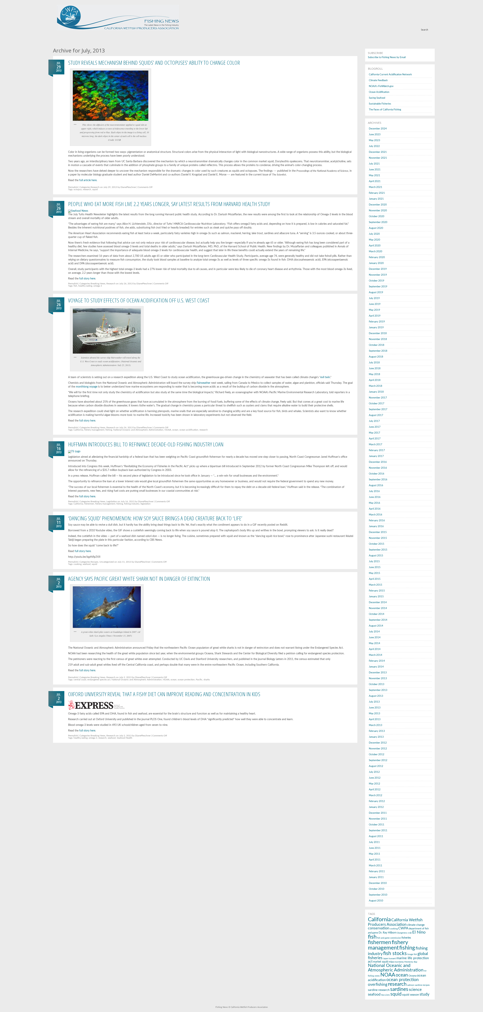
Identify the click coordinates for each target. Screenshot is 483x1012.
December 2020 (378, 205)
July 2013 (374, 702)
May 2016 (374, 503)
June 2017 (375, 427)
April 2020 (375, 246)
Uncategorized (106, 562)
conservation (378, 928)
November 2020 (378, 210)
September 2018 (378, 351)
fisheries (406, 938)
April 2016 (375, 509)
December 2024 (378, 129)
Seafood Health (124, 738)
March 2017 (375, 444)
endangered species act (98, 679)
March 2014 (375, 655)
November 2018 (378, 339)
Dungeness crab (404, 933)
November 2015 (378, 538)
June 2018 (375, 368)
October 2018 (376, 345)
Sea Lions (385, 995)
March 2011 (375, 865)
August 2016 (376, 485)
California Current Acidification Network (390, 74)
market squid (380, 961)
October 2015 (376, 544)
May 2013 (374, 713)
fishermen (89, 504)
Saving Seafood (377, 98)
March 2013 (375, 725)
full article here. (88, 180)
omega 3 (97, 286)
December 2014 (378, 602)
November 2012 (378, 748)
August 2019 (376, 292)
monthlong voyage (86, 386)
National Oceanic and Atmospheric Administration (138, 430)
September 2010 (378, 895)
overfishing (377, 985)
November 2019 (378, 275)
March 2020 (375, 251)
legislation (146, 504)
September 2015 (378, 550)
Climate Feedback (378, 80)
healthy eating (85, 286)
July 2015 (374, 561)
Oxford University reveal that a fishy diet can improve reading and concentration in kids (164, 694)
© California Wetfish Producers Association (248, 1007)
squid (95, 189)
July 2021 (374, 164)
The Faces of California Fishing (385, 109)
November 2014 (378, 608)
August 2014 (376, 626)
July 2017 (374, 421)
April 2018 (375, 380)
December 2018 (378, 333)
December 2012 (378, 743)
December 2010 (378, 883)
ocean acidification (188, 430)
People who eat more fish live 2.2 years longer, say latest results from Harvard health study (169, 204)
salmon (410, 985)
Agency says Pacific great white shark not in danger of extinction (139, 578)
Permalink (73, 187)
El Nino (418, 932)
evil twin (325, 377)
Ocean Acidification (379, 92)
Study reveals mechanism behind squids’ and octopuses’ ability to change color (154, 62)
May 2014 (374, 643)
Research (95, 187)
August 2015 (376, 555)
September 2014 (378, 620)
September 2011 (378, 830)
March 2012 (375, 795)
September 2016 (378, 479)
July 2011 (374, 842)
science (415, 990)
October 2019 (376, 281)
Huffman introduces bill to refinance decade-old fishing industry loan (145, 444)
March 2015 (375, 585)
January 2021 (376, 199)
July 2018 (374, 362)
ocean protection (186, 679)
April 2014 (375, 649)
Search (424, 29)
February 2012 (377, 801)
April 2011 (375, 860)
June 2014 (375, 637)
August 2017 (376, 415)
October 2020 (376, 216)
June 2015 (375, 567)
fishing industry (131, 504)
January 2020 (376, 263)
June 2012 (375, 778)
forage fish (412, 954)
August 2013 (376, 696)
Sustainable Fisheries (380, 104)
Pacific (199, 679)
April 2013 (375, 719)
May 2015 (374, 573)
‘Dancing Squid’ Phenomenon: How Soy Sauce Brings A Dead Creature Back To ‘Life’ (155, 518)
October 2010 (376, 889)
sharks (207, 679)
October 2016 (376, 474)
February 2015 (377, 591)
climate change (416, 925)
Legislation (111, 501)
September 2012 (378, 760)
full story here (87, 278)
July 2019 (374, 298)
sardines (399, 989)
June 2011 (375, 848)
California (78, 430)
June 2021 (375, 169)
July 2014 (374, 632)
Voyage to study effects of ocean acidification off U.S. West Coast (138, 300)
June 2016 (375, 497)
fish (75, 286)
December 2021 (378, 152)
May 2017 (374, 433)
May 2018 (374, 374)
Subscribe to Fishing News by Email (387, 57)
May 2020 (374, 240)
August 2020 (376, 228)
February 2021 (377, 193)
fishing (108, 430)
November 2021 (378, 158)
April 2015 (375, 579)
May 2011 (374, 854)
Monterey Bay (410, 962)
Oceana (412, 976)
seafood (87, 564)
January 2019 (376, 327)
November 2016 (378, 468)
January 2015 (376, 596)
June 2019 (375, 304)
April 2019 (375, 316)
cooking (78, 564)
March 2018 (375, 386)
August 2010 (376, 901)
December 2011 (378, 813)
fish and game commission (389, 938)
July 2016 (374, 491)
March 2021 (375, 187)
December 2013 (378, 672)
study (424, 994)
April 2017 (375, 439)
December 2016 (378, 462)
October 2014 (376, 614)
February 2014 (377, 661)
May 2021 (374, 175)
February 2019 (377, 322)
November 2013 (378, 678)
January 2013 (376, 737)
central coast (80, 679)
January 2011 (376, 877)
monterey (399, 962)
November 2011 (378, 819)
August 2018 (376, 357)
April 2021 (375, 181)
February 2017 (377, 450)
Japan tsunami (389, 958)
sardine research (379, 989)
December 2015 (378, 532)
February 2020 (377, 257)
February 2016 (377, 520)
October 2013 (376, 684)
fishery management (94, 430)
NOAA (168, 430)
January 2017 (376, 456)
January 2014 (376, 667)
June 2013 (375, 708)
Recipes (94, 562)
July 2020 (374, 234)
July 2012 (374, 772)
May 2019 (374, 310)
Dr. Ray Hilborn (388, 932)
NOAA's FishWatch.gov (381, 86)
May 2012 (374, 784)
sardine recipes (422, 985)
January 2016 (376, 526)
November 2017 (378, 398)
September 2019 (378, 286)
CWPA (403, 928)
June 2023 (375, 134)
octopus (78, 189)
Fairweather (203, 383)
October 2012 (376, 754)
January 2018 (376, 392)
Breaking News (98, 283)
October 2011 (376, 825)
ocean (175, 430)
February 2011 (377, 871)
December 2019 (378, 269)
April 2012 (375, 789)
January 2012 (376, 807)
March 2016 (375, 515)
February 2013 (377, 731)
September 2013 (378, 690)
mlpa (391, 961)
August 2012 (376, 766)
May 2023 (374, 140)
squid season (410, 994)
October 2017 (376, 403)
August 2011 (376, 836)
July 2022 (374, 146)
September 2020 (378, 222)
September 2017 (378, 409)
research (87, 189)
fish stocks (395, 953)
